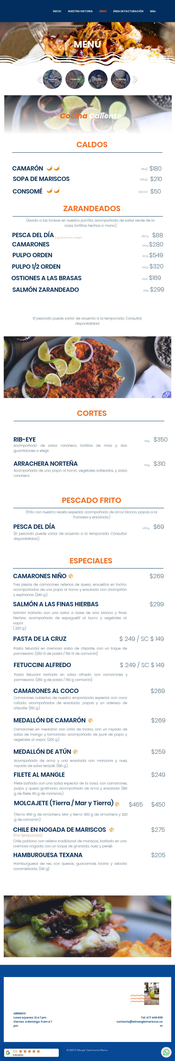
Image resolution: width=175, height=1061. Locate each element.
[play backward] (40, 79)
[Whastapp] (166, 1052)
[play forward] (135, 79)
